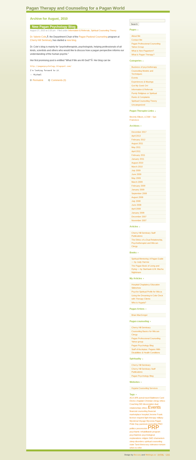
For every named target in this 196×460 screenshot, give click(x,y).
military (160, 418)
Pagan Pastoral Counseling (93, 36)
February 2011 (138, 155)
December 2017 (138, 132)
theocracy (144, 444)
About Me (135, 36)
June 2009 (136, 174)
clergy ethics (159, 401)
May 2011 (135, 147)
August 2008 (137, 197)
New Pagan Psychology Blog (53, 27)
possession (141, 428)
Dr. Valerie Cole (38, 36)
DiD (140, 404)
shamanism (159, 438)
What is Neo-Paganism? (142, 51)
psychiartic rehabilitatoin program (145, 432)
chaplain (140, 401)
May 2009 (136, 178)
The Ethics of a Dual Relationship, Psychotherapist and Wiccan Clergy (147, 243)
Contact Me (136, 40)
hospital (145, 414)
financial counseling (139, 411)
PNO (160, 424)
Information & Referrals (79, 30)
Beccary (137, 455)
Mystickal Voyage (138, 421)
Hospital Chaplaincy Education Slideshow (145, 286)
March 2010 (137, 166)
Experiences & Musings (142, 82)
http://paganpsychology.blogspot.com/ (50, 66)
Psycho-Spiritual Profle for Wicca (146, 292)
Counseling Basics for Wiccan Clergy (145, 333)
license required (137, 418)
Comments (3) (58, 80)
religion (145, 438)
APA (136, 398)
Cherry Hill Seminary (40, 40)
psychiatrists (135, 435)
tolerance (154, 444)
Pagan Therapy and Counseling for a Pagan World (75, 8)
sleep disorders (137, 441)
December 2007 (138, 216)
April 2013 (136, 136)
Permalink (38, 80)
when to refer (136, 448)
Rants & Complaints (140, 97)
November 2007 (138, 220)
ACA (132, 398)
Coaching (134, 404)
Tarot (137, 444)
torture (162, 444)
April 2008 (136, 209)
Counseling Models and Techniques (142, 72)
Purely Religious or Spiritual (144, 93)
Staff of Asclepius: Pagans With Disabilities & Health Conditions (145, 351)
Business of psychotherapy (144, 67)
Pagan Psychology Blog (142, 345)
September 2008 (139, 193)
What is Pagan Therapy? (142, 54)
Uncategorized (138, 105)
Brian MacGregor (139, 315)
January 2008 (137, 213)
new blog (71, 40)
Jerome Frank (156, 414)
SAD (151, 438)
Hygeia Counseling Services (144, 388)
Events (134, 78)
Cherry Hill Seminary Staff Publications (143, 234)
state (132, 444)
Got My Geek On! (139, 85)
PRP (153, 427)
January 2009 (137, 189)
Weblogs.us (150, 455)
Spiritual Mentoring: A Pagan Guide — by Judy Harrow (147, 260)
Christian (149, 401)
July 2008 (135, 201)
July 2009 (135, 170)
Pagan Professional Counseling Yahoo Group (145, 45)
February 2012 (138, 139)
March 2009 (137, 182)
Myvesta (150, 421)
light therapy (150, 418)
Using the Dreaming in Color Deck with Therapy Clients (147, 297)
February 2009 (138, 186)
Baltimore (154, 398)
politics (133, 428)
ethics (144, 408)
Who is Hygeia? (138, 302)
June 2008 (136, 205)
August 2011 (137, 143)
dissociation (148, 404)
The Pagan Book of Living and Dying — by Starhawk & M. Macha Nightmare (147, 269)
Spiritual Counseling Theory (103, 30)
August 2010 (137, 163)
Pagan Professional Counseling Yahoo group (145, 340)
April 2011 (135, 151)
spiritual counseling (153, 441)
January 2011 (137, 159)
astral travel (144, 398)
